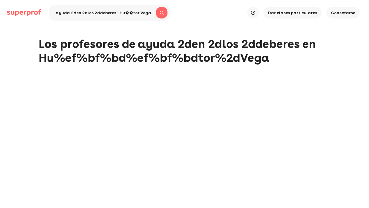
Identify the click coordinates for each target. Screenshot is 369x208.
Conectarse (343, 12)
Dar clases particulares (292, 12)
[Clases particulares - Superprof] (24, 12)
